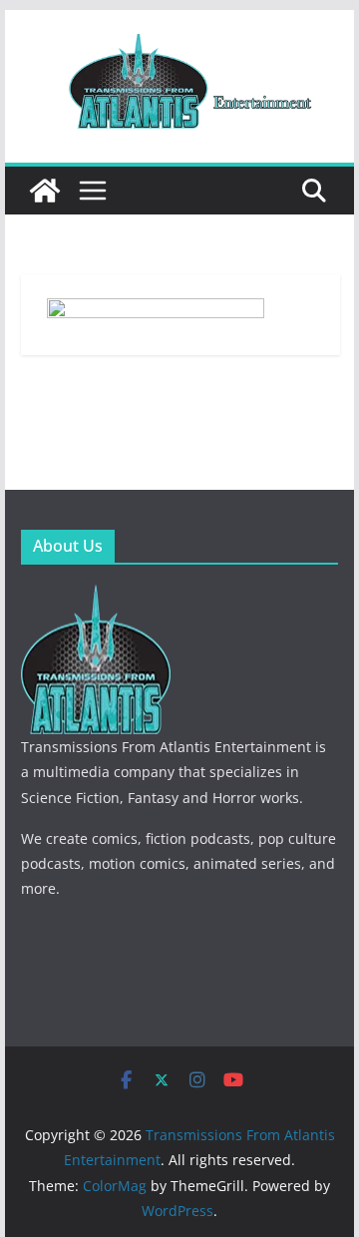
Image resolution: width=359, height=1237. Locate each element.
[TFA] (96, 597)
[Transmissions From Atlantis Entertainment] (45, 190)
